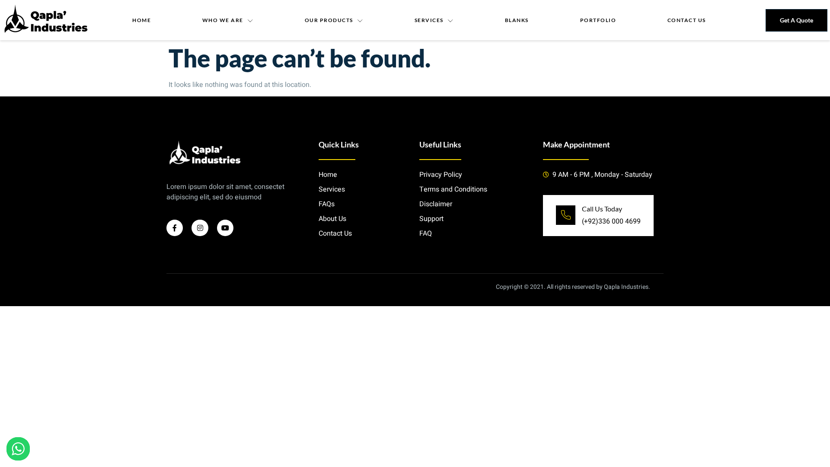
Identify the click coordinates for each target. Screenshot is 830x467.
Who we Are (222, 20)
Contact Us (686, 20)
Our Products (329, 20)
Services (429, 20)
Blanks (517, 20)
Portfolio (598, 20)
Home (141, 20)
